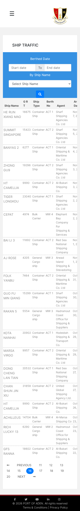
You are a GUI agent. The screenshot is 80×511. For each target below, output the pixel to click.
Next (21, 476)
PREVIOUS (24, 465)
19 (62, 471)
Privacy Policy (59, 507)
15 (19, 471)
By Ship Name (40, 75)
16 (29, 471)
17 (40, 471)
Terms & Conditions (35, 507)
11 (40, 465)
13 (61, 465)
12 (50, 465)
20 (8, 476)
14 (8, 471)
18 (51, 471)
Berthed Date (40, 59)
